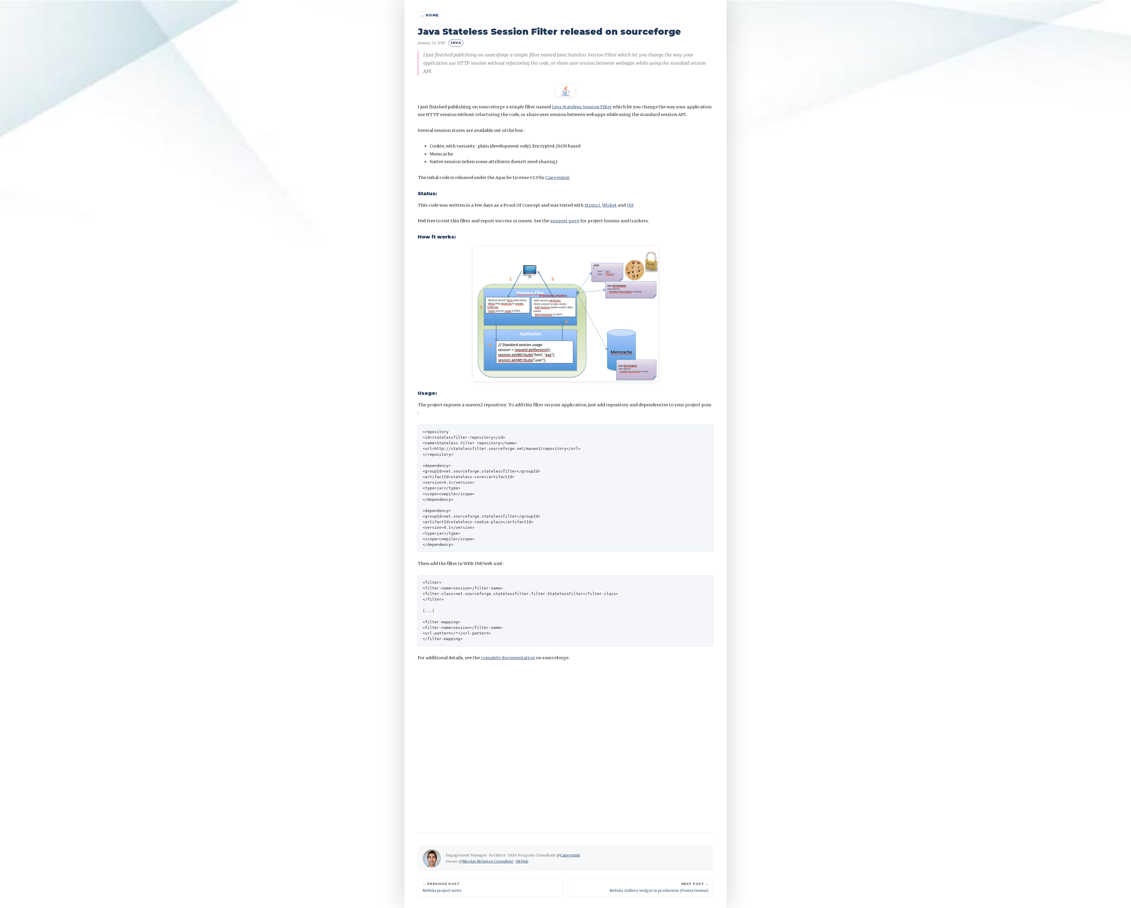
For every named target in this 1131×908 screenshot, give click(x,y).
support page (564, 220)
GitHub (522, 861)
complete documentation (508, 657)
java (456, 43)
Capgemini (557, 177)
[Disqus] (565, 743)
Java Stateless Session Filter (582, 107)
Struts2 (592, 205)
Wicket (609, 205)
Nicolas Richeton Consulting (488, 861)
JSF (630, 205)
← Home (430, 15)
